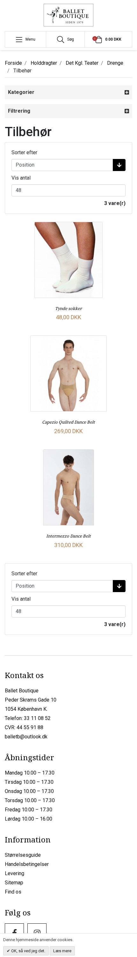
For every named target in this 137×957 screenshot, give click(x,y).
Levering (14, 873)
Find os (13, 892)
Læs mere (62, 950)
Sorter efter (24, 152)
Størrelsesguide (23, 855)
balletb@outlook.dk (26, 737)
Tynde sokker (68, 308)
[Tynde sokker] (68, 260)
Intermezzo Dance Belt (68, 536)
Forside (13, 63)
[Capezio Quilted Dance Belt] (68, 373)
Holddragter (44, 63)
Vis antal (21, 178)
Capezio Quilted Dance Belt (68, 422)
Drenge (115, 63)
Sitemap (14, 883)
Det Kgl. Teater (82, 63)
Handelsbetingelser (27, 864)
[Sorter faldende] (119, 165)
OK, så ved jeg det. (27, 950)
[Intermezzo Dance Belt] (68, 487)
